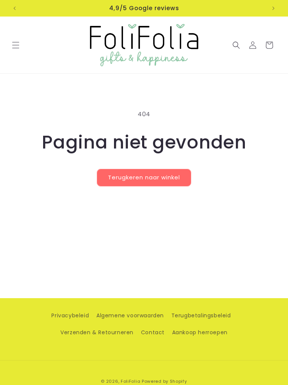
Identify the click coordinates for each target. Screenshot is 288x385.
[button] (16, 45)
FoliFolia (130, 381)
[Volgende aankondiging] (273, 8)
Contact (153, 332)
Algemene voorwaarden (130, 315)
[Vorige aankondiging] (14, 8)
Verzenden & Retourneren (97, 332)
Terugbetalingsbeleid (201, 315)
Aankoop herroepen (200, 332)
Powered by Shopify (164, 381)
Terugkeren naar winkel (144, 177)
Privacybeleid (70, 315)
